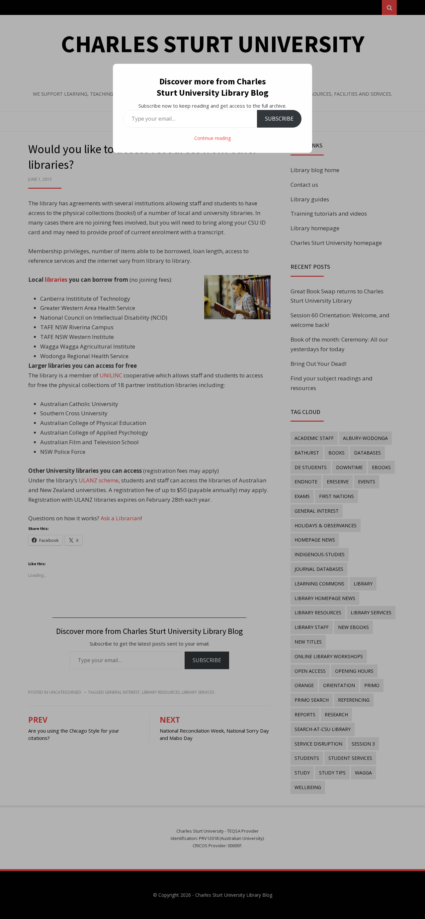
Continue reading (212, 138)
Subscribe (279, 118)
